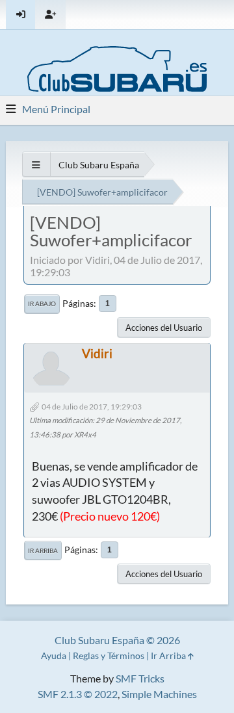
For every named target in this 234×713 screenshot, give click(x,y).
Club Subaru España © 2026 (117, 640)
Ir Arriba (43, 550)
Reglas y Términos (108, 655)
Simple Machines (159, 694)
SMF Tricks (140, 678)
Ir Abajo (42, 303)
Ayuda (53, 655)
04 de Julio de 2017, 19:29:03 (92, 406)
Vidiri (97, 353)
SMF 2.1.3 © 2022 (78, 694)
